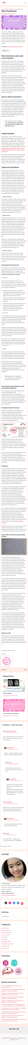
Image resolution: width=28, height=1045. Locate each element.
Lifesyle (3, 937)
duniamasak (4, 989)
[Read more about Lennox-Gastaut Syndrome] (14, 705)
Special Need (4, 946)
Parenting (3, 939)
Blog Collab (4, 928)
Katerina (3, 1000)
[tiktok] (16, 1029)
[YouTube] (22, 903)
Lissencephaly (7, 693)
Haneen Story (4, 934)
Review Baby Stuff (5, 941)
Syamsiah (3, 993)
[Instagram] (10, 903)
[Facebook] (14, 903)
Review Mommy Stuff (6, 943)
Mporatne (3, 997)
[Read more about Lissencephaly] (14, 685)
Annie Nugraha (4, 1019)
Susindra (3, 1015)
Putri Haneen (10, 747)
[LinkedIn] (18, 903)
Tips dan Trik (4, 948)
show (8, 50)
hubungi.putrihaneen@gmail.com (9, 895)
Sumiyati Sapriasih (5, 1008)
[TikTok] (6, 903)
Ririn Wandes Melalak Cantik (7, 1004)
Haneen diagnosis (5, 932)
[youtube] (18, 1029)
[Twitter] (12, 1029)
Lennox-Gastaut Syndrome (11, 713)
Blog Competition (5, 930)
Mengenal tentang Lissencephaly (14, 46)
